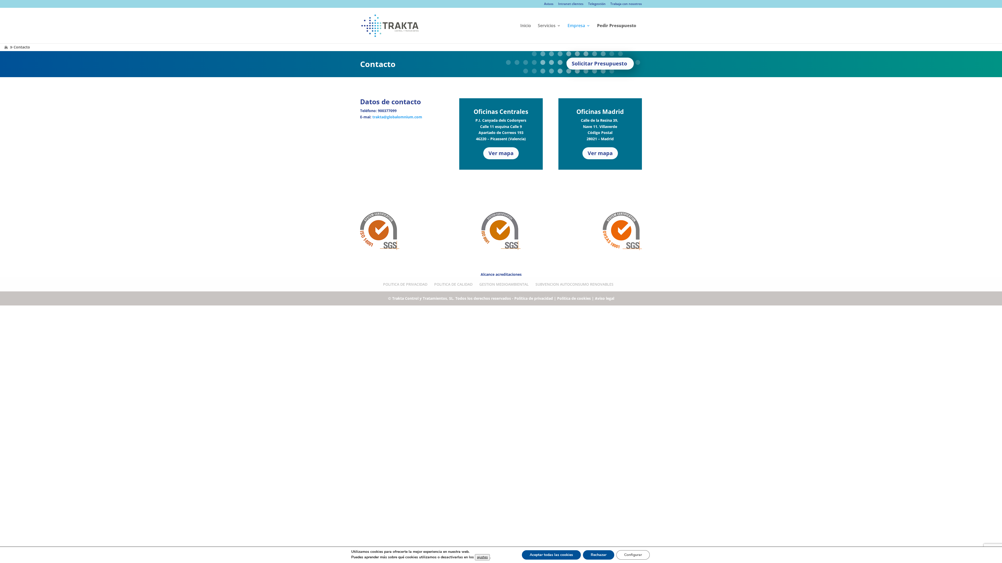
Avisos (548, 4)
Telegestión (597, 4)
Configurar (633, 554)
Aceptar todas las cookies (551, 554)
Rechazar (598, 554)
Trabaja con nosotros (626, 4)
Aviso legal (604, 298)
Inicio (525, 26)
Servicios (547, 26)
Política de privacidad (533, 298)
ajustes (482, 557)
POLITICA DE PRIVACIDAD (405, 284)
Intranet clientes (570, 4)
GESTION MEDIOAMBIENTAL (504, 284)
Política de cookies (574, 298)
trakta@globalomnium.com (397, 116)
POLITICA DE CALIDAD (453, 284)
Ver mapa (501, 153)
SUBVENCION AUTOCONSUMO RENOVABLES (574, 284)
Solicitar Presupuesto (599, 63)
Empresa (576, 26)
